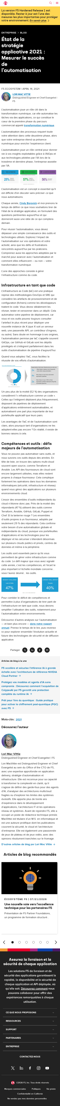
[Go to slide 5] (40, 942)
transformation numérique (39, 125)
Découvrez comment (34, 988)
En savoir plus (38, 20)
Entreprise (8, 32)
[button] (30, 177)
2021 (19, 719)
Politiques (36, 1089)
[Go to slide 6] (47, 942)
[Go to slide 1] (12, 942)
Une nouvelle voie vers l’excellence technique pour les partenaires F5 (29, 906)
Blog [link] (23, 32)
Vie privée (51, 1089)
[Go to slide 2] (19, 942)
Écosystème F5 (15, 899)
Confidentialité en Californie (30, 1094)
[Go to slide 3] (26, 942)
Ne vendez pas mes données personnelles (27, 1098)
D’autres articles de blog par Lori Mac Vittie (26, 844)
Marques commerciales (15, 1089)
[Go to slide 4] (33, 942)
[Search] (50, 2)
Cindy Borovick (28, 203)
